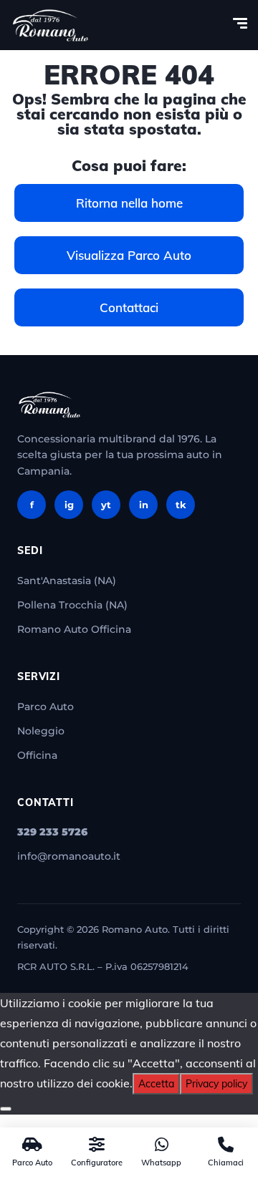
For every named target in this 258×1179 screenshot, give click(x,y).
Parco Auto (45, 706)
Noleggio (40, 730)
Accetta (156, 1083)
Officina (37, 755)
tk (181, 504)
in (143, 504)
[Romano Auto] (51, 25)
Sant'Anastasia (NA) (66, 580)
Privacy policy (216, 1083)
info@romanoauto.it (68, 856)
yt (106, 504)
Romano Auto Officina (74, 629)
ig (69, 504)
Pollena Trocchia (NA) (72, 604)
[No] (5, 1109)
